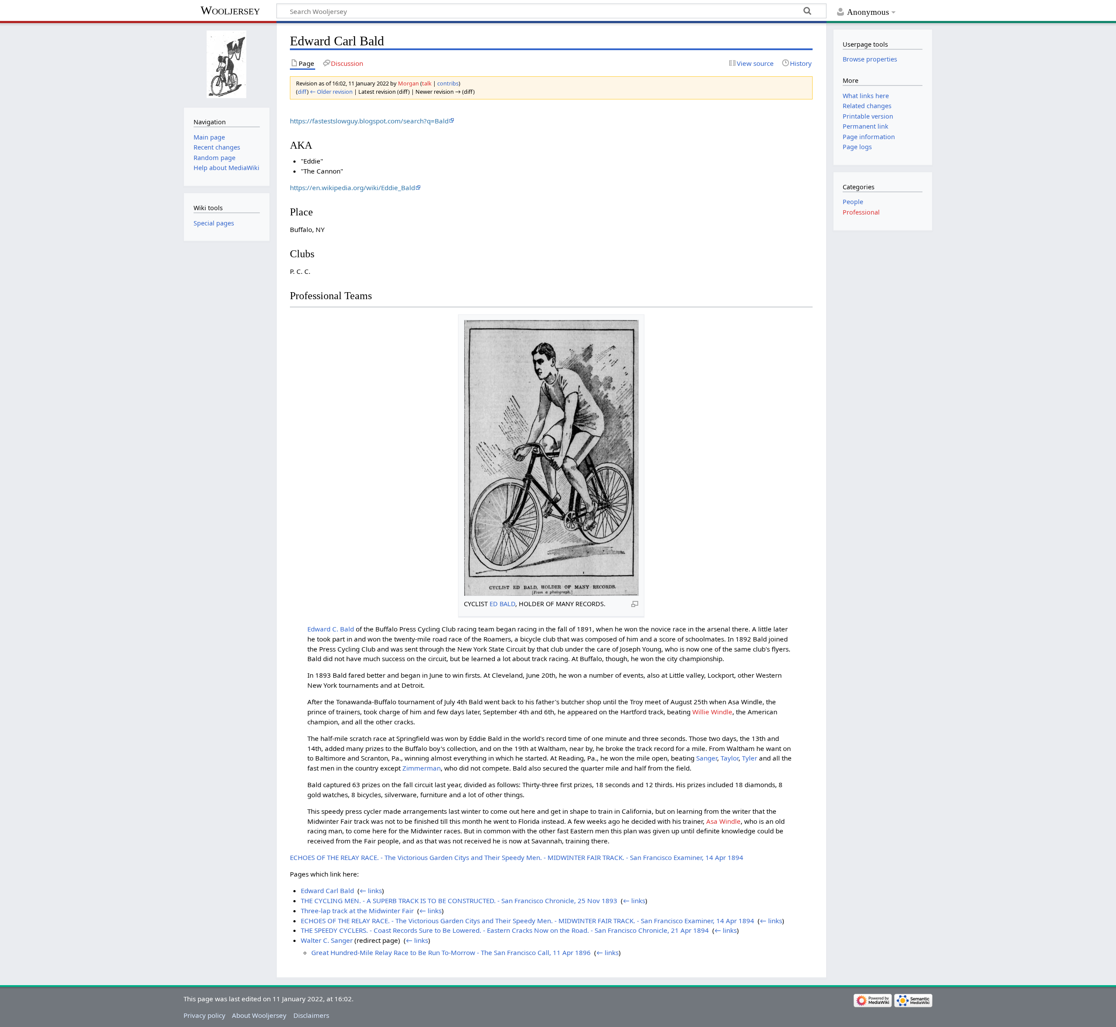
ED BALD (502, 604)
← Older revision (331, 92)
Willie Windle (712, 711)
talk (427, 83)
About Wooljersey (259, 1015)
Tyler (749, 758)
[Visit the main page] (226, 64)
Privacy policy (204, 1015)
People (853, 202)
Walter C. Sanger (327, 940)
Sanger (706, 758)
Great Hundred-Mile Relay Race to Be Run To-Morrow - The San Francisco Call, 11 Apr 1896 (451, 952)
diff (302, 92)
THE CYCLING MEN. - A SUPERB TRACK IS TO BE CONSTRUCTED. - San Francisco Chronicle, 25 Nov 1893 (459, 900)
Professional (861, 212)
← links (371, 890)
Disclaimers (311, 1015)
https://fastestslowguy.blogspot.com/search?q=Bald (369, 120)
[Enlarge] (634, 603)
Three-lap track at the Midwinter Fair (357, 910)
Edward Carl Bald (327, 890)
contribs (448, 83)
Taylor (729, 758)
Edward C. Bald (330, 628)
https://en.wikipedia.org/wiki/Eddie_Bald (352, 187)
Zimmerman (421, 768)
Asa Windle (723, 821)
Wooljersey (230, 10)
